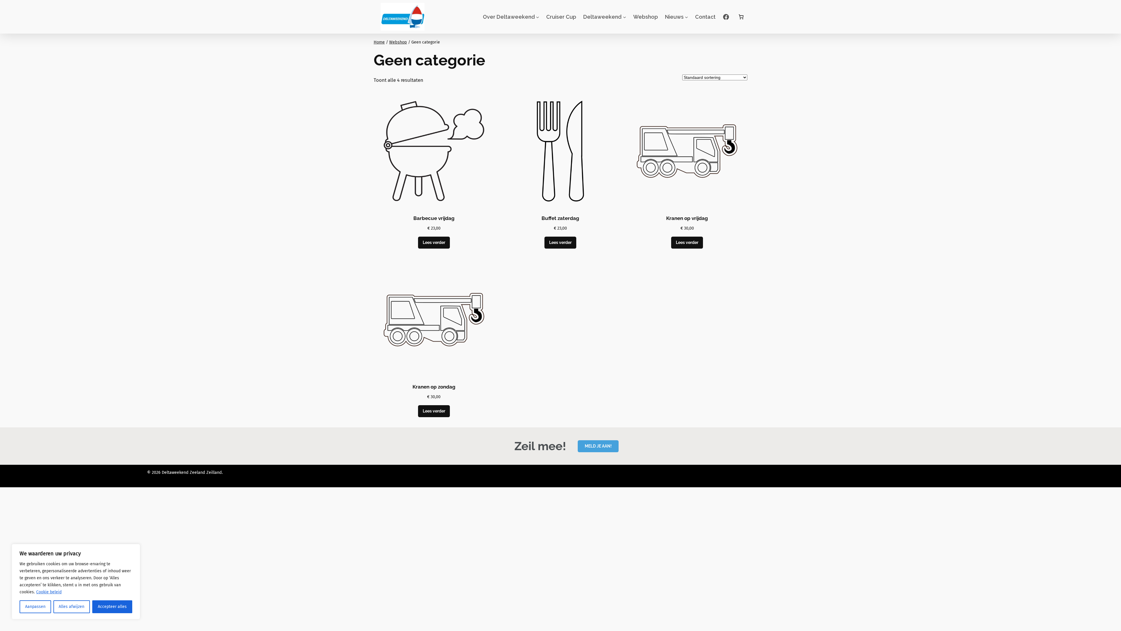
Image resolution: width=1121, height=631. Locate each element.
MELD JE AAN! (598, 445)
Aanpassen (35, 606)
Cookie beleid (49, 592)
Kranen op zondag (433, 387)
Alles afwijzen (71, 606)
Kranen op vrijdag (687, 218)
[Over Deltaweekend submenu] (537, 16)
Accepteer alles (112, 606)
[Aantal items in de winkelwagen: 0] (741, 17)
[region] (76, 581)
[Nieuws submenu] (686, 16)
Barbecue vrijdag (434, 218)
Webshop (398, 42)
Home (379, 42)
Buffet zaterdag (560, 218)
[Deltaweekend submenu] (624, 16)
